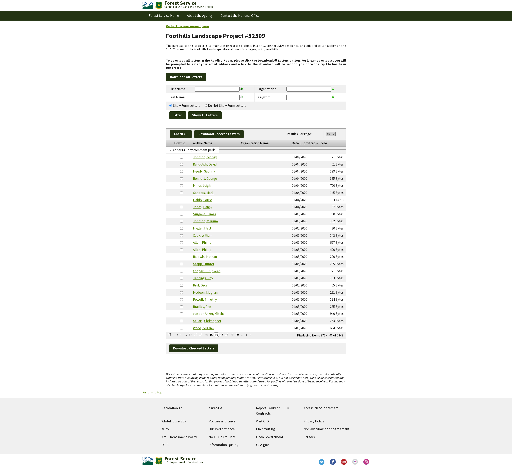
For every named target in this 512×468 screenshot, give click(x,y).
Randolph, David (205, 164)
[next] (247, 335)
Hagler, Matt (202, 228)
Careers (309, 437)
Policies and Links (222, 421)
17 (221, 335)
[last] (250, 335)
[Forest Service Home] (158, 5)
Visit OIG (262, 421)
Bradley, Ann (202, 306)
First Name (177, 89)
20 (237, 335)
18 (226, 335)
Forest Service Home (164, 15)
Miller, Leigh (202, 185)
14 (206, 335)
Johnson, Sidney (205, 157)
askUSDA (215, 408)
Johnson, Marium (205, 221)
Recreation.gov (172, 408)
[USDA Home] (147, 5)
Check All (181, 134)
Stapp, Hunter (203, 264)
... (186, 335)
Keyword (264, 97)
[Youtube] (344, 462)
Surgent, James (204, 214)
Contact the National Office (240, 15)
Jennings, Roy (203, 278)
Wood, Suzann (203, 328)
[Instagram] (366, 462)
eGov (165, 429)
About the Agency (200, 15)
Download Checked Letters (219, 134)
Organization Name (255, 143)
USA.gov (262, 444)
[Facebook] (333, 462)
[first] (177, 335)
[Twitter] (321, 462)
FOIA (165, 444)
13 (200, 335)
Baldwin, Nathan (205, 256)
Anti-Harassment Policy (179, 437)
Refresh (169, 334)
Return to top (152, 392)
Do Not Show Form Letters (227, 105)
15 (211, 335)
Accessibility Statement (321, 408)
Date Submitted (304, 143)
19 (232, 335)
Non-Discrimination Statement (326, 429)
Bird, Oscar (201, 285)
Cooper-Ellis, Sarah (206, 271)
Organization (267, 89)
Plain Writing (265, 429)
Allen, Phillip (202, 242)
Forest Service (180, 458)
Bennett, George (205, 178)
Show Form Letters (186, 105)
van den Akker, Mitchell (210, 313)
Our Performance (222, 429)
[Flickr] (355, 462)
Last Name (177, 97)
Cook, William (202, 235)
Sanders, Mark (203, 193)
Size (324, 143)
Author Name (202, 143)
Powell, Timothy (205, 299)
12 (195, 335)
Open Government (269, 437)
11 (190, 335)
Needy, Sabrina (204, 171)
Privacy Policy (313, 421)
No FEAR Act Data (222, 437)
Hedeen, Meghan (205, 292)
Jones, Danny (202, 207)
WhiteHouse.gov (173, 421)
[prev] (181, 335)
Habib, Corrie (202, 200)
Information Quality (223, 444)
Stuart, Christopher (207, 321)
